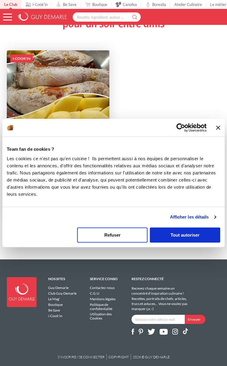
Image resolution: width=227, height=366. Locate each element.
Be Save (70, 4)
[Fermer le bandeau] (218, 128)
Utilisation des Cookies (101, 316)
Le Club (10, 4)
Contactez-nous (102, 288)
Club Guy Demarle (62, 293)
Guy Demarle (58, 288)
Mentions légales (103, 299)
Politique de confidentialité (101, 306)
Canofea (130, 4)
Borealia (159, 4)
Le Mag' (54, 299)
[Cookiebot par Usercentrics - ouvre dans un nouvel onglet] (181, 127)
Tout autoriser (185, 234)
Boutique (99, 4)
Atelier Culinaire (188, 4)
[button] (7, 17)
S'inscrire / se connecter (81, 357)
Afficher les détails (189, 216)
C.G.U (94, 293)
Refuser (112, 234)
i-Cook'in (40, 4)
